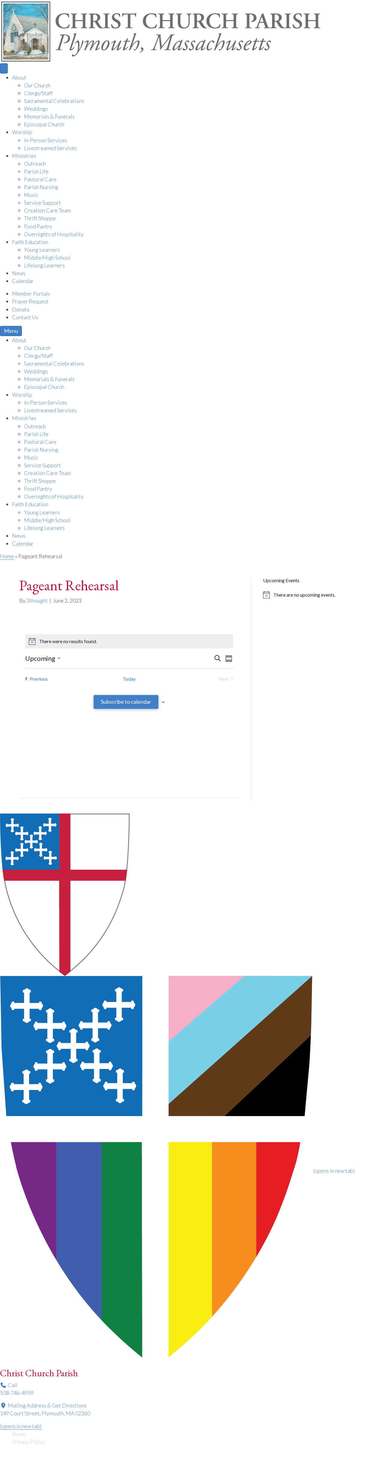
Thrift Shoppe (40, 218)
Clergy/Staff (38, 93)
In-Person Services (45, 140)
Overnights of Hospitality (54, 234)
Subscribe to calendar (126, 701)
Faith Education (30, 242)
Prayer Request (30, 301)
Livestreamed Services (50, 148)
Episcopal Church (44, 124)
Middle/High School (47, 257)
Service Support (42, 202)
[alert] (314, 594)
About (19, 77)
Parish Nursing (41, 187)
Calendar (23, 281)
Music (31, 194)
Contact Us (25, 317)
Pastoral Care (40, 179)
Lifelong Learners (44, 265)
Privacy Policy (28, 1441)
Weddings (36, 108)
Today (129, 679)
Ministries (24, 155)
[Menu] (4, 68)
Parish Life (36, 171)
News (19, 273)
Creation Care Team (47, 210)
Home (7, 556)
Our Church (37, 85)
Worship (22, 132)
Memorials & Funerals (49, 116)
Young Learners (42, 249)
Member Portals (31, 293)
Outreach (35, 163)
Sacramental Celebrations (54, 101)
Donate (21, 309)
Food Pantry (38, 226)
